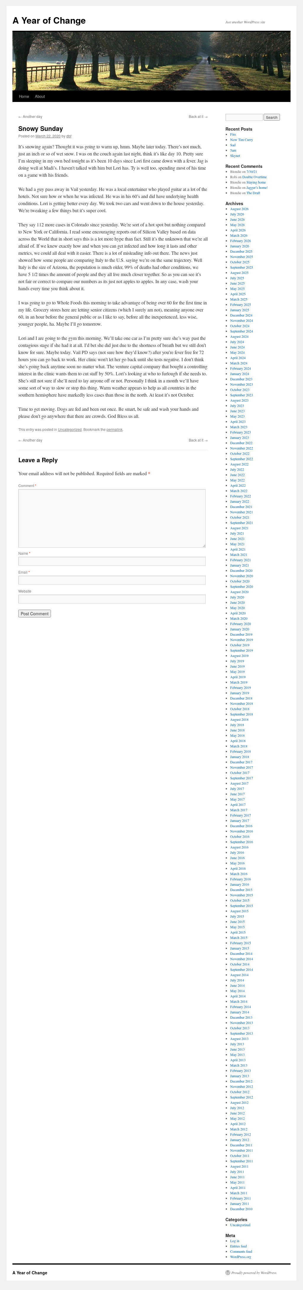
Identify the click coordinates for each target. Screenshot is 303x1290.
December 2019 (241, 634)
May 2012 (237, 1118)
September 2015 (241, 905)
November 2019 (241, 639)
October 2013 (239, 1027)
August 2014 (239, 974)
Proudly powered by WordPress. (254, 1272)
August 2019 (239, 655)
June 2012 (237, 1113)
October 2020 (239, 581)
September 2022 (241, 458)
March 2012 (238, 1129)
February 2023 (240, 432)
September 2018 (241, 714)
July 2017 (237, 788)
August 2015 (239, 910)
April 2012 (238, 1123)
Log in (234, 1240)
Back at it (198, 116)
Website (24, 590)
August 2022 (239, 464)
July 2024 (237, 341)
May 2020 (237, 607)
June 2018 (237, 730)
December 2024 (241, 315)
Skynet (235, 155)
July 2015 (237, 916)
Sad (233, 144)
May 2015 (237, 926)
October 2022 (239, 453)
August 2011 (239, 1166)
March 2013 (238, 1065)
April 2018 (238, 740)
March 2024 (238, 363)
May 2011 (237, 1182)
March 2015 (238, 937)
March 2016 (238, 873)
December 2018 (241, 698)
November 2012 (241, 1086)
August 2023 (239, 400)
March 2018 (238, 746)
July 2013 (237, 1043)
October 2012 (239, 1091)
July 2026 (237, 214)
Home (24, 96)
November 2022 (241, 448)
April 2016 (238, 868)
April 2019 (238, 676)
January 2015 (239, 948)
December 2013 (241, 1017)
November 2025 (241, 256)
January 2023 (239, 437)
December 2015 (241, 889)
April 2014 (238, 996)
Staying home (256, 182)
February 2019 (240, 687)
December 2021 (241, 506)
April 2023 (238, 421)
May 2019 (237, 671)
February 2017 (240, 815)
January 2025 (239, 309)
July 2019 (237, 660)
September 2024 (241, 331)
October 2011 (239, 1155)
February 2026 (240, 240)
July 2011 (237, 1171)
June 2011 (237, 1176)
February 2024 (240, 368)
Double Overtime (254, 176)
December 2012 (241, 1081)
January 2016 (239, 884)
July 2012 (237, 1107)
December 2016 (241, 825)
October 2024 (239, 325)
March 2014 (238, 1001)
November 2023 (241, 384)
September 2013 (241, 1033)
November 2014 (241, 958)
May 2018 (237, 735)
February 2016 (240, 879)
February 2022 (240, 496)
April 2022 (238, 485)
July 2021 (237, 533)
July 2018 (237, 724)
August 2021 (239, 527)
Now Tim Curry (241, 139)
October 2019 (239, 644)
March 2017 (238, 809)
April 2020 (238, 613)
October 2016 (239, 836)
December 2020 (241, 570)
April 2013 (238, 1059)
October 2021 (239, 517)
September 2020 (241, 586)
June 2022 (237, 474)
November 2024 (241, 320)
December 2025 (241, 251)
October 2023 (239, 389)
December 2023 (241, 379)
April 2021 (238, 549)
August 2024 (239, 336)
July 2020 (237, 597)
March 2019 (238, 682)
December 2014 (241, 953)
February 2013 (240, 1070)
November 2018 (241, 703)
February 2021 (240, 559)
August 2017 (239, 783)
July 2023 (237, 405)
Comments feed (241, 1251)
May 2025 (237, 288)
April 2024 (238, 357)
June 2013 (237, 1049)
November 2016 (241, 831)
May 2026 (237, 224)
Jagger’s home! (257, 187)
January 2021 (239, 565)
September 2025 (241, 267)
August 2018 (239, 719)
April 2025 (238, 293)
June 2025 (237, 283)
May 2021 (237, 543)
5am (233, 150)
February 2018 (240, 751)
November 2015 (241, 895)
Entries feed (238, 1246)
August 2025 (239, 272)
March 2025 (238, 299)
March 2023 (238, 426)
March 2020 (238, 618)
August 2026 (239, 208)
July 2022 (237, 469)
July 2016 (237, 852)
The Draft (253, 192)
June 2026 (237, 219)
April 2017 (238, 804)
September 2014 (241, 969)
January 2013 (239, 1075)
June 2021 (237, 538)
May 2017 (237, 799)
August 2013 (239, 1038)
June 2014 (237, 985)
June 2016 (237, 857)
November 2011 (241, 1150)
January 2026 (239, 246)
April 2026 (238, 230)
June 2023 (237, 410)
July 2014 (237, 980)
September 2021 (241, 522)
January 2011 (239, 1203)
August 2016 (239, 847)
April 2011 (238, 1187)
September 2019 (241, 650)
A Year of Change (49, 20)
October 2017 (239, 772)
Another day (30, 116)
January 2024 (239, 373)
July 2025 (237, 277)
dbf (68, 135)
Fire (233, 134)
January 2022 (239, 501)
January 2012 (239, 1139)
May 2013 (237, 1054)
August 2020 (239, 591)
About (40, 96)
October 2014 (239, 964)
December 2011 (241, 1145)
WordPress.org (240, 1256)
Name (24, 553)
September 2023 (241, 394)
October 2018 (239, 708)
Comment (27, 485)
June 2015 (237, 921)
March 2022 (238, 490)
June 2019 (237, 666)
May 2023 (237, 416)
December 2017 (241, 762)
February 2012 (240, 1134)
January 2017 (239, 820)
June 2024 (237, 347)
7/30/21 (251, 171)
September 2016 (241, 841)
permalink (115, 429)
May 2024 (237, 352)
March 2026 (238, 235)
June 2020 (237, 602)
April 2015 (238, 932)
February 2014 (240, 1006)
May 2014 (237, 990)
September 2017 (241, 777)
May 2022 (237, 480)
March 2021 (238, 554)
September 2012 (241, 1097)
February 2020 (240, 623)
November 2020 (241, 575)
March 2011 (238, 1192)
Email (24, 572)
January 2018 (239, 756)
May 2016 (237, 863)
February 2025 (240, 304)
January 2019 (239, 692)
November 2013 (241, 1022)
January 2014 (239, 1012)
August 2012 (239, 1102)
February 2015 (240, 942)
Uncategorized (70, 429)
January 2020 (239, 629)
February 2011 (240, 1198)
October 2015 (239, 900)
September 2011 (241, 1160)
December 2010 (241, 1208)
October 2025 (239, 261)
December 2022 (241, 442)
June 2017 (237, 793)
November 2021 (241, 511)
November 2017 (241, 767)
